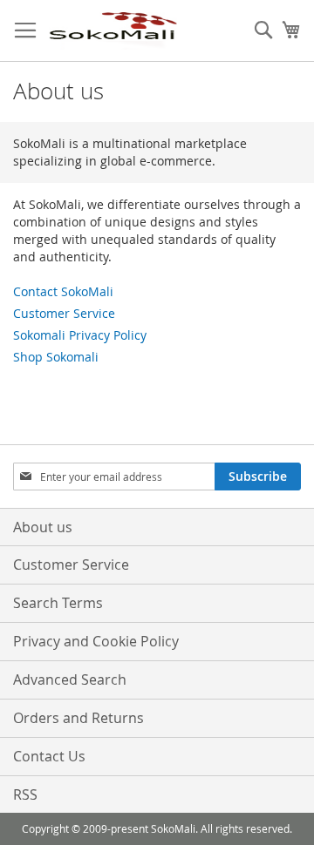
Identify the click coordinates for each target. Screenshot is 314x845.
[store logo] (112, 31)
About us (42, 527)
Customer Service (64, 313)
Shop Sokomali (56, 356)
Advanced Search (69, 679)
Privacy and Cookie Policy (96, 641)
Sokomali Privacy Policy (80, 335)
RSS (25, 794)
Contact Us (49, 756)
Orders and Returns (78, 717)
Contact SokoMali (63, 291)
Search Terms (58, 602)
